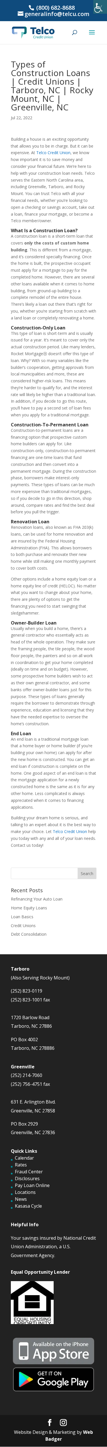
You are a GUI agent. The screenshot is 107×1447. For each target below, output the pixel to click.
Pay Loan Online (32, 1185)
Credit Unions (23, 925)
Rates (21, 1165)
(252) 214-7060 (26, 1075)
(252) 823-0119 (26, 991)
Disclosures (27, 1178)
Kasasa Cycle (28, 1206)
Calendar (24, 1158)
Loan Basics (22, 916)
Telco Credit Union (52, 152)
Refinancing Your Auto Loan (36, 899)
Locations (25, 1192)
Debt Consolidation (29, 934)
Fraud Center (29, 1171)
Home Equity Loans (29, 908)
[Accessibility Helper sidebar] (100, 7)
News (21, 1199)
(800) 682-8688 (55, 7)
